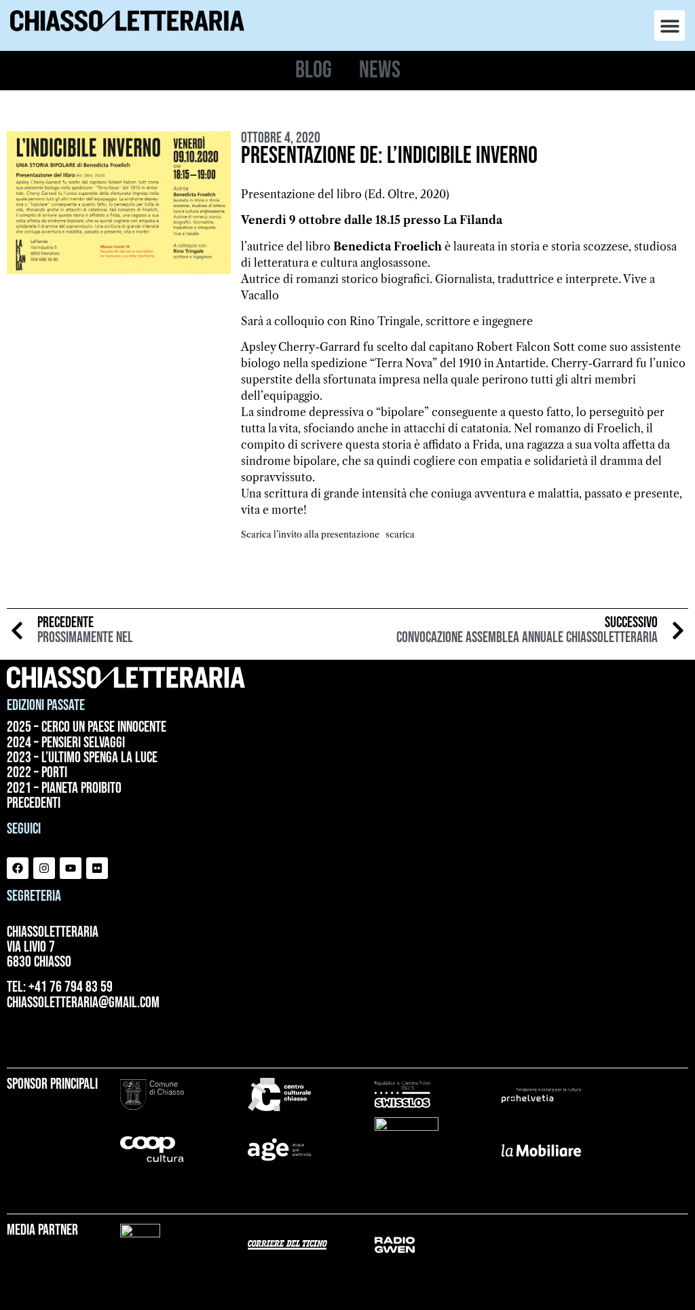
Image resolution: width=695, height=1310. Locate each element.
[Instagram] (44, 868)
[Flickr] (97, 868)
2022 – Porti (37, 773)
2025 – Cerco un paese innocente (86, 727)
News (379, 70)
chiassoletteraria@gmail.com (83, 1003)
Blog (313, 70)
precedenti (33, 803)
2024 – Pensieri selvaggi (66, 743)
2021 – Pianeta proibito (64, 788)
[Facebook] (18, 868)
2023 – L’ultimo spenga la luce (82, 758)
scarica (400, 534)
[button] (669, 25)
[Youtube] (70, 868)
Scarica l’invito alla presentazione (310, 534)
